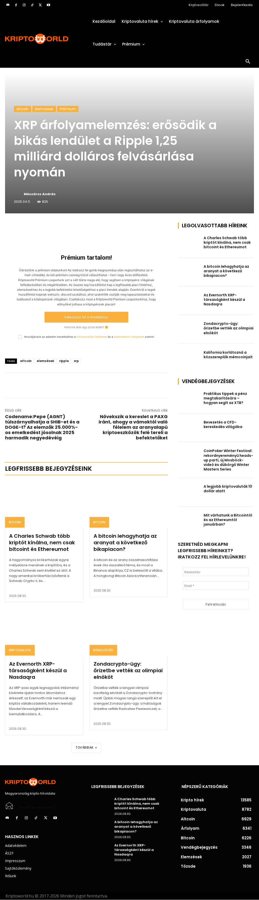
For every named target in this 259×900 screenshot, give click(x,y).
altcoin (26, 361)
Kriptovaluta (20, 650)
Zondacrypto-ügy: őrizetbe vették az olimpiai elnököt (128, 670)
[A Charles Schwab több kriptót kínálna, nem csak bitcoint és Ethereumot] (44, 504)
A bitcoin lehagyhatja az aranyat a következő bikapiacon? (125, 542)
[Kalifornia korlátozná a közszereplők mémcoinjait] (189, 358)
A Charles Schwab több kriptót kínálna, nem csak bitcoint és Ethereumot (42, 542)
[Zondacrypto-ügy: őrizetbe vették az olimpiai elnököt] (129, 632)
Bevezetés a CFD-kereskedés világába (223, 424)
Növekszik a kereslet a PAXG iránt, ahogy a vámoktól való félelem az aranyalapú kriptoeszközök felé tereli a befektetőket (133, 427)
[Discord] (8, 5)
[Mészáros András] (18, 194)
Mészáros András (40, 194)
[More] (63, 227)
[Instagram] (24, 5)
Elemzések (44, 108)
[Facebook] (16, 5)
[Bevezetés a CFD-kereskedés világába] (189, 428)
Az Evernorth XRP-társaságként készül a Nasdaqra (38, 670)
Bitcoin (15, 522)
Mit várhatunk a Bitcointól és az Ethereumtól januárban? (228, 520)
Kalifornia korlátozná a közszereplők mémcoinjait (228, 354)
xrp (76, 361)
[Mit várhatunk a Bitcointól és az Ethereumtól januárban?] (189, 521)
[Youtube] (48, 5)
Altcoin (22, 108)
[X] (40, 5)
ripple (64, 361)
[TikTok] (32, 5)
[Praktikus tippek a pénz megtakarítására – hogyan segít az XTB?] (189, 399)
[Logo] (43, 39)
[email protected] (36, 807)
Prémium (68, 108)
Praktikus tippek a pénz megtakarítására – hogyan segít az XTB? (225, 398)
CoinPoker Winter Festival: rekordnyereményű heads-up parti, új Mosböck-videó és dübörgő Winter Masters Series (228, 460)
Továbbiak (85, 747)
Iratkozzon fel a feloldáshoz (86, 317)
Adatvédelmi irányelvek (129, 337)
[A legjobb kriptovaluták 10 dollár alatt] (189, 492)
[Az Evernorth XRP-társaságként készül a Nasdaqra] (44, 632)
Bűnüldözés (103, 650)
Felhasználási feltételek (91, 337)
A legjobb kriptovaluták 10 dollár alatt (228, 488)
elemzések (45, 361)
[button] (248, 62)
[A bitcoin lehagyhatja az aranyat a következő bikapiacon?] (129, 504)
